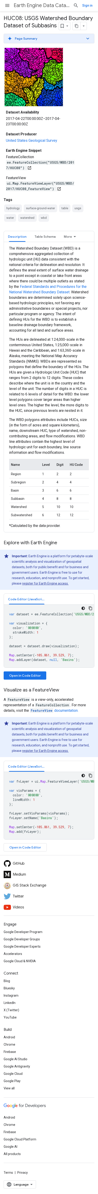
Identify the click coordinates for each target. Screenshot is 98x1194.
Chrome (9, 1044)
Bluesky (9, 988)
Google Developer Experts (22, 946)
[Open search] (76, 5)
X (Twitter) (11, 1010)
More (68, 237)
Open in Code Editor (25, 675)
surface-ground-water (40, 208)
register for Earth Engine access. (45, 583)
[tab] (17, 236)
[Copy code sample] (90, 608)
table (64, 208)
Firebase (10, 1052)
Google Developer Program (23, 932)
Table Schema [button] (45, 237)
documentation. (54, 710)
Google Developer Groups (22, 939)
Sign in (87, 5)
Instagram (11, 995)
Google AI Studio (15, 1059)
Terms (8, 1172)
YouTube (10, 1017)
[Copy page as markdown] (76, 26)
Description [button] (17, 237)
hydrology (13, 208)
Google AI (10, 1146)
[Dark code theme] (83, 608)
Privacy (22, 1172)
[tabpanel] (49, 387)
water (10, 217)
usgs (78, 208)
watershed (27, 217)
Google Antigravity (17, 1066)
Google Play (12, 1081)
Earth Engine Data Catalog (42, 5)
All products (12, 1154)
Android (9, 1037)
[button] (49, 38)
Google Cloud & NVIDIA (20, 961)
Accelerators (13, 954)
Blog (7, 981)
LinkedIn (9, 1003)
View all (9, 1088)
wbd (44, 217)
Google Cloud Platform (20, 1139)
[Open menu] (7, 5)
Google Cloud (13, 1073)
